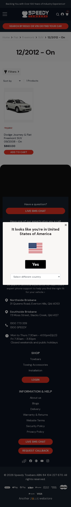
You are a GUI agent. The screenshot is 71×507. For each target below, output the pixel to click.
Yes (35, 264)
